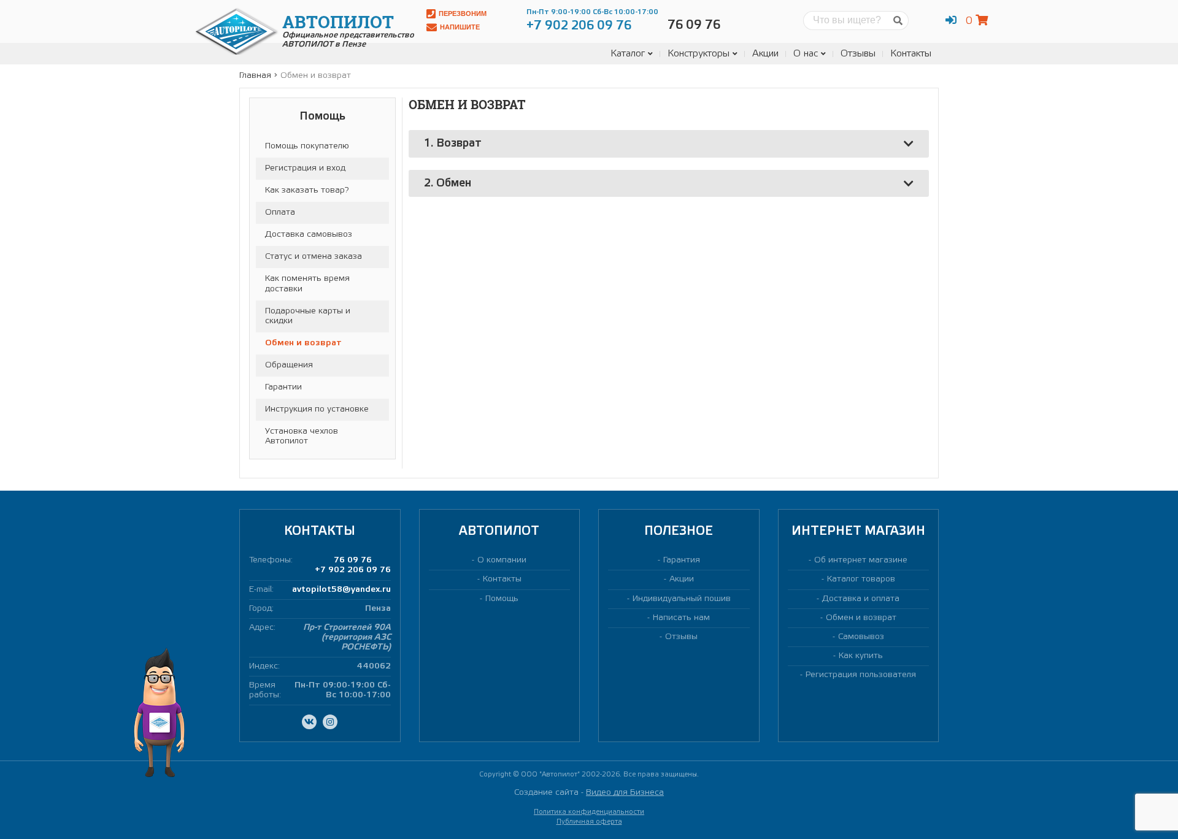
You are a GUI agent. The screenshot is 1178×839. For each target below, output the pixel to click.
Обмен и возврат (303, 343)
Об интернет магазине (860, 560)
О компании (501, 560)
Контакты (910, 53)
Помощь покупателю (307, 146)
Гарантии (283, 387)
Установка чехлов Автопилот (301, 436)
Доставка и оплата (860, 599)
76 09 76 (353, 560)
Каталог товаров (861, 579)
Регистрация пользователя (861, 675)
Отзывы (858, 53)
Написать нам (681, 618)
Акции (765, 53)
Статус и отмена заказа (313, 257)
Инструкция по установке (317, 409)
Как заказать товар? (306, 190)
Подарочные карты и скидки (307, 316)
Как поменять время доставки (307, 284)
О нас (805, 53)
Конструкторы (699, 53)
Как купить (861, 656)
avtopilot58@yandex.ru (341, 590)
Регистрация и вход (305, 168)
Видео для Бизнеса (625, 793)
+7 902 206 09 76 (353, 570)
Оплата (280, 212)
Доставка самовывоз (308, 235)
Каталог (627, 53)
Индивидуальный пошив (682, 599)
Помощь (501, 599)
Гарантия (681, 560)
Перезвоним (463, 13)
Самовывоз (861, 637)
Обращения (289, 365)
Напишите (460, 27)
